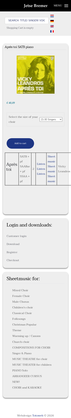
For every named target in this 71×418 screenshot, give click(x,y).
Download (13, 244)
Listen (41, 163)
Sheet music (51, 159)
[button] (61, 5)
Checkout (13, 260)
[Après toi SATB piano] (36, 74)
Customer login (17, 236)
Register (12, 252)
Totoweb (37, 415)
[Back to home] (35, 5)
